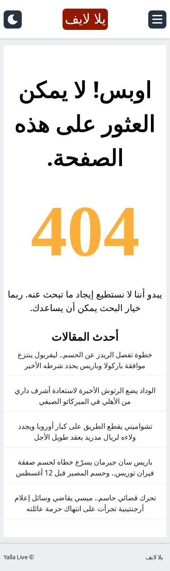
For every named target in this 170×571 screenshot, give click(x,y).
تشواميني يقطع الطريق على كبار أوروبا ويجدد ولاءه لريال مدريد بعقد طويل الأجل (85, 431)
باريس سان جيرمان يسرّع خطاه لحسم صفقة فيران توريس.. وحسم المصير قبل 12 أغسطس (85, 467)
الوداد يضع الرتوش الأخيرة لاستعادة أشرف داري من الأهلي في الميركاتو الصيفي (85, 395)
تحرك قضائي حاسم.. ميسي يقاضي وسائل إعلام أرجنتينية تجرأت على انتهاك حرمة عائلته (85, 503)
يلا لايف (154, 557)
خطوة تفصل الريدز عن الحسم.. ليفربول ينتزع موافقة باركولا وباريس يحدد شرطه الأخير (85, 360)
